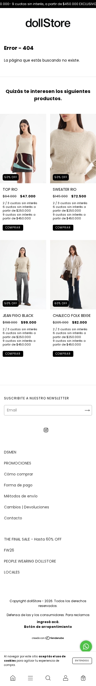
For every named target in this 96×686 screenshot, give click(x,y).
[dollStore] (13, 678)
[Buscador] (48, 678)
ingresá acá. (48, 622)
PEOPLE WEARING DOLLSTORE (30, 561)
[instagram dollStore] (46, 430)
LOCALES (12, 572)
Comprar (13, 228)
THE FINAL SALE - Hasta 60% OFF (33, 539)
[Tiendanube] (48, 638)
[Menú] (30, 678)
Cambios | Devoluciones (26, 507)
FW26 (9, 550)
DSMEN (10, 452)
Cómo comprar (18, 474)
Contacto (13, 518)
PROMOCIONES (17, 463)
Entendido (82, 660)
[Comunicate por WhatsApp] (86, 646)
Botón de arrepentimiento (48, 626)
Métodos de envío (21, 496)
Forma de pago (18, 485)
